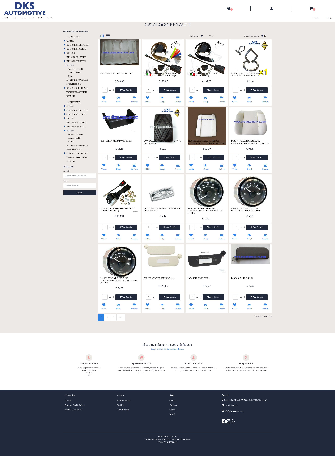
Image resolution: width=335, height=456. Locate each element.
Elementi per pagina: (251, 36)
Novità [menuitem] (40, 18)
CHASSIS (70, 41)
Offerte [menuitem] (32, 18)
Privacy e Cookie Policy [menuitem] (74, 405)
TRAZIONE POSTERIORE (77, 92)
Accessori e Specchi (75, 69)
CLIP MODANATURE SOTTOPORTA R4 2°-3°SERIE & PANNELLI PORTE (248, 74)
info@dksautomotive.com (234, 411)
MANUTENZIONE (73, 84)
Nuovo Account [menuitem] (123, 400)
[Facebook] (224, 422)
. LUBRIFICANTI (73, 37)
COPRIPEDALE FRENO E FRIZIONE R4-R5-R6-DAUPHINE (163, 142)
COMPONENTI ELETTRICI (77, 45)
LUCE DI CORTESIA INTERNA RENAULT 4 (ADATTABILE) (163, 209)
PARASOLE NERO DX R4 (199, 278)
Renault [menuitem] (14, 18)
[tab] (103, 36)
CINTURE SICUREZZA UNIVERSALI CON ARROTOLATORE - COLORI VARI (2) (162, 74)
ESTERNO (70, 53)
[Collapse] (64, 65)
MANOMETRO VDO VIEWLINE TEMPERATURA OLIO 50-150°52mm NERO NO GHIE (119, 280)
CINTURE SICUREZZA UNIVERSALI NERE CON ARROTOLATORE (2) (206, 74)
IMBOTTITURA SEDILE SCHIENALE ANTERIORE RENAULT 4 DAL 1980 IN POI (206, 142)
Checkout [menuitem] (173, 405)
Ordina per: (194, 36)
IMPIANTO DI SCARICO (76, 57)
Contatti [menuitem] (5, 18)
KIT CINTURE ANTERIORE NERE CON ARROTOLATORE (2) (117, 209)
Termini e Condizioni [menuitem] (73, 410)
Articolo (66, 171)
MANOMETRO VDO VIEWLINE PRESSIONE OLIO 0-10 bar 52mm (245, 209)
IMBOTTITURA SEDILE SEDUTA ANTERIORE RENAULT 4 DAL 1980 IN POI (250, 142)
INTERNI (70, 65)
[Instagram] (228, 422)
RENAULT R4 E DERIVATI (77, 88)
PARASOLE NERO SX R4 (242, 278)
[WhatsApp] (233, 422)
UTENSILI (70, 96)
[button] (79, 192)
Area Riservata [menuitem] (123, 410)
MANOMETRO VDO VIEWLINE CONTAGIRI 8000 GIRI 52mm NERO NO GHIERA (205, 210)
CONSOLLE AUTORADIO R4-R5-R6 (116, 141)
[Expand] (64, 40)
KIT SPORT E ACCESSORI (77, 80)
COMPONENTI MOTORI (76, 49)
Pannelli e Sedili (74, 73)
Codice (66, 181)
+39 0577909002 (230, 406)
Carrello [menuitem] (50, 18)
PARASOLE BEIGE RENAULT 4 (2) (159, 278)
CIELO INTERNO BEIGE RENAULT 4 (116, 73)
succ (120, 317)
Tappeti (71, 76)
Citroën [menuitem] (23, 18)
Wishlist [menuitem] (120, 405)
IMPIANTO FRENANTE (76, 61)
